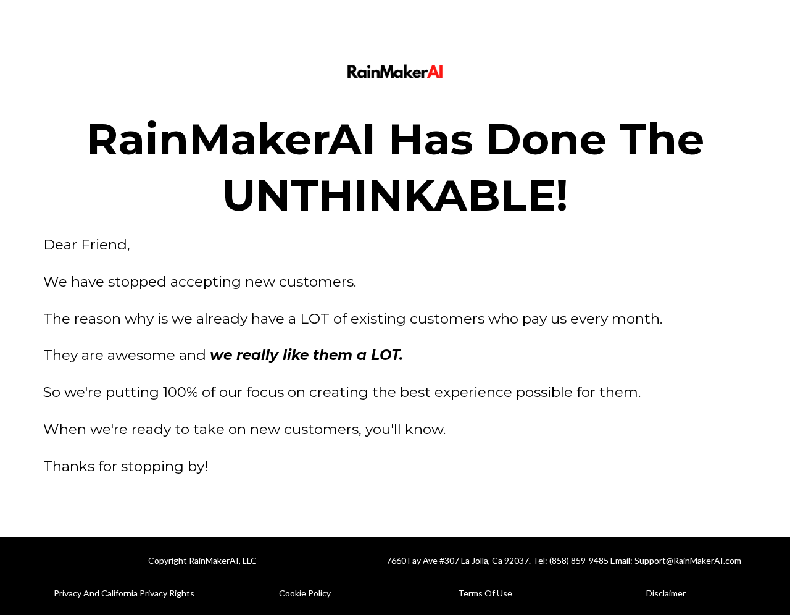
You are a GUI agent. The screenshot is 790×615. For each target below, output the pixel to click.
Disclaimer (666, 593)
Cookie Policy (305, 593)
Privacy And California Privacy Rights (124, 593)
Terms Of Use (485, 593)
